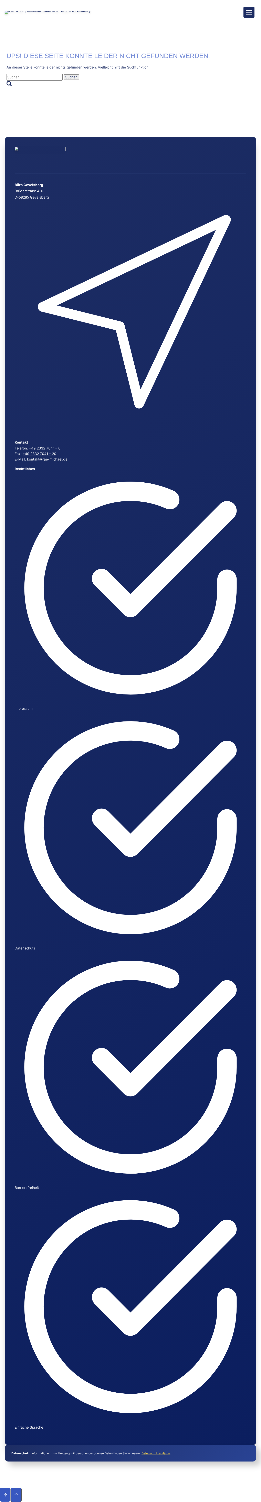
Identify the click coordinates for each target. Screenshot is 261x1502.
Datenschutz (25, 948)
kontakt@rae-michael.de (47, 459)
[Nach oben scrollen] (5, 1495)
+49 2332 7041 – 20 (39, 454)
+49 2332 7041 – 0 (45, 448)
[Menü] (248, 12)
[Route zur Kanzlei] (130, 431)
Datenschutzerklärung (156, 1453)
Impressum (24, 709)
